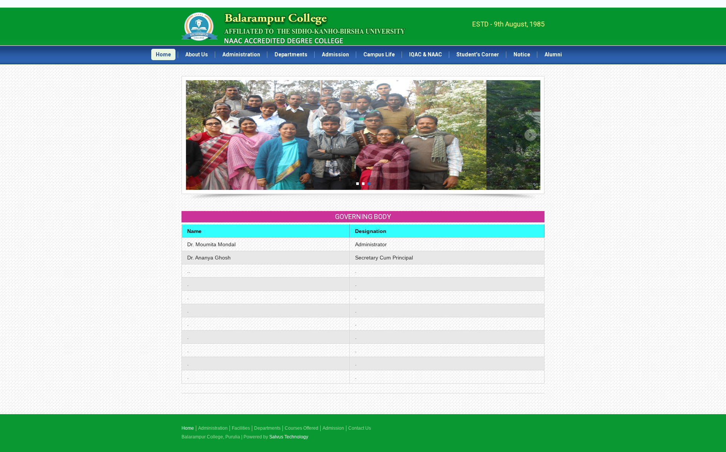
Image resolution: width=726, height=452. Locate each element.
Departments (291, 54)
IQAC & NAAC (425, 54)
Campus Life (379, 54)
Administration (241, 54)
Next (530, 135)
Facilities (241, 428)
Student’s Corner (477, 54)
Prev (196, 135)
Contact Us (359, 428)
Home (163, 54)
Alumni (553, 54)
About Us (196, 54)
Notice (521, 54)
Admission (335, 54)
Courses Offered (301, 428)
